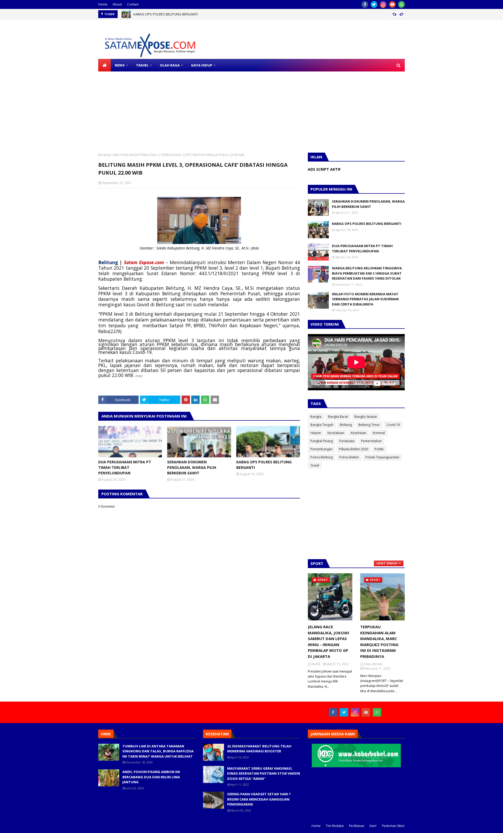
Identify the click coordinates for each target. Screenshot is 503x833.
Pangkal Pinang (321, 441)
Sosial (314, 465)
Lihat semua (386, 563)
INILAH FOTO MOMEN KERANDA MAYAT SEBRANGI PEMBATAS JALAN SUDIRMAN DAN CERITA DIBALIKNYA (365, 299)
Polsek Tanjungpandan (382, 457)
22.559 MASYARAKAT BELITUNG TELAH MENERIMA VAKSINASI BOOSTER (259, 749)
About (117, 4)
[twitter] (374, 4)
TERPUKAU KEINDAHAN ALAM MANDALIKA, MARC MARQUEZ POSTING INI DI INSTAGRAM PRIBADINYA (379, 641)
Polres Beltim (349, 457)
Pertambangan (321, 449)
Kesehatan (358, 433)
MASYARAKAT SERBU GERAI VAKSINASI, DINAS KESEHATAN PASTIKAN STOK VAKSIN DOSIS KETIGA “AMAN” (263, 773)
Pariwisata (346, 441)
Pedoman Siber (393, 826)
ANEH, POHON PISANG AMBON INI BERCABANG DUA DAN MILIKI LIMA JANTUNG (151, 776)
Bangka (315, 416)
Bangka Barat (338, 416)
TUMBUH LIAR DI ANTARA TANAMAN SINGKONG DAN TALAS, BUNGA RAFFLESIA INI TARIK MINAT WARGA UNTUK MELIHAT (158, 751)
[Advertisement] (157, 108)
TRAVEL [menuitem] (142, 65)
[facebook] (365, 4)
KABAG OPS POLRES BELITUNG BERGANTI (165, 14)
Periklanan (356, 826)
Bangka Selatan (365, 416)
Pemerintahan (371, 441)
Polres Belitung (321, 457)
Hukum (315, 433)
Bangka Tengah (321, 425)
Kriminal (379, 433)
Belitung (346, 425)
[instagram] (383, 4)
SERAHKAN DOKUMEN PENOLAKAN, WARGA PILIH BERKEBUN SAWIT (191, 467)
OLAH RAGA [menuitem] (170, 65)
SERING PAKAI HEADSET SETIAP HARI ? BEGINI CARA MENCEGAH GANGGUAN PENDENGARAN (259, 799)
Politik (379, 449)
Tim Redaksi (335, 826)
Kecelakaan (335, 433)
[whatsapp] (401, 4)
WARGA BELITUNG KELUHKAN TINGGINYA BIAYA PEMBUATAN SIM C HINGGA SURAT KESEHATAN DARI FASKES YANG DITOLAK (367, 273)
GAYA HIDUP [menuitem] (201, 65)
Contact (133, 4)
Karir (373, 826)
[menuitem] (104, 65)
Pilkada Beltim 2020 (353, 449)
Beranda (104, 155)
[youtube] (392, 4)
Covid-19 (393, 425)
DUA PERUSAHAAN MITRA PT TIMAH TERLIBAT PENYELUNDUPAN (124, 467)
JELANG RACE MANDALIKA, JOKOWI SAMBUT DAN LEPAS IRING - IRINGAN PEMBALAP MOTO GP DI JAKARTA (328, 641)
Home (102, 4)
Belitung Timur (369, 425)
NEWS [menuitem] (120, 65)
